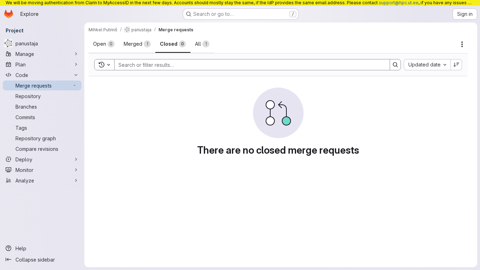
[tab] (104, 44)
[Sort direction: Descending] (456, 64)
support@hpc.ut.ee (399, 2)
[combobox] (427, 64)
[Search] (395, 64)
